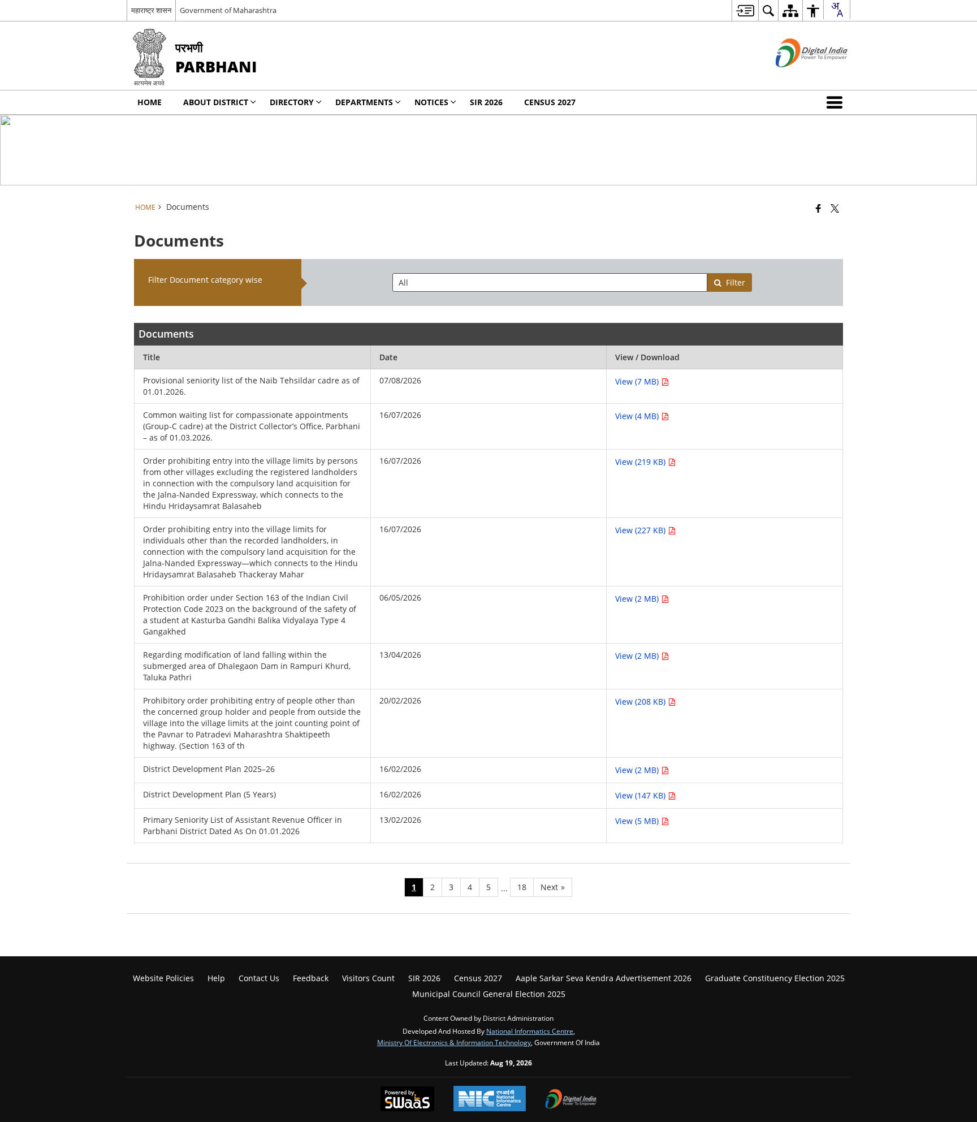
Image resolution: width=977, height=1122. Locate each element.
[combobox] (837, 9)
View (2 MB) (638, 598)
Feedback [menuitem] (310, 978)
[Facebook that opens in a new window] (818, 208)
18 (521, 887)
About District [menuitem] (215, 102)
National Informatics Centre (529, 1030)
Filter (735, 282)
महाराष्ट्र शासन (151, 10)
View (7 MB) (638, 381)
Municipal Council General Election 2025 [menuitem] (488, 994)
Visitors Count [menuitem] (368, 978)
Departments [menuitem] (364, 102)
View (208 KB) (641, 701)
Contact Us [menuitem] (259, 978)
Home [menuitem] (149, 102)
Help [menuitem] (216, 978)
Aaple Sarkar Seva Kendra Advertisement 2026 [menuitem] (603, 978)
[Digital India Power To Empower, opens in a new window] (571, 1100)
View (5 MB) (638, 820)
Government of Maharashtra (228, 10)
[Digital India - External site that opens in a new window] (797, 76)
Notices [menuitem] (431, 102)
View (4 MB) (638, 416)
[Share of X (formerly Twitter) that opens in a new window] (835, 208)
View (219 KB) (641, 461)
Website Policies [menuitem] (163, 978)
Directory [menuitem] (292, 102)
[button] (836, 102)
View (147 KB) (641, 795)
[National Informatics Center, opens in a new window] (489, 1099)
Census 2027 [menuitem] (550, 102)
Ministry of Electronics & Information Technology (454, 1042)
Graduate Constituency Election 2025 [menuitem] (775, 978)
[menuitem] (745, 10)
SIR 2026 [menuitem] (486, 102)
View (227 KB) (641, 530)
